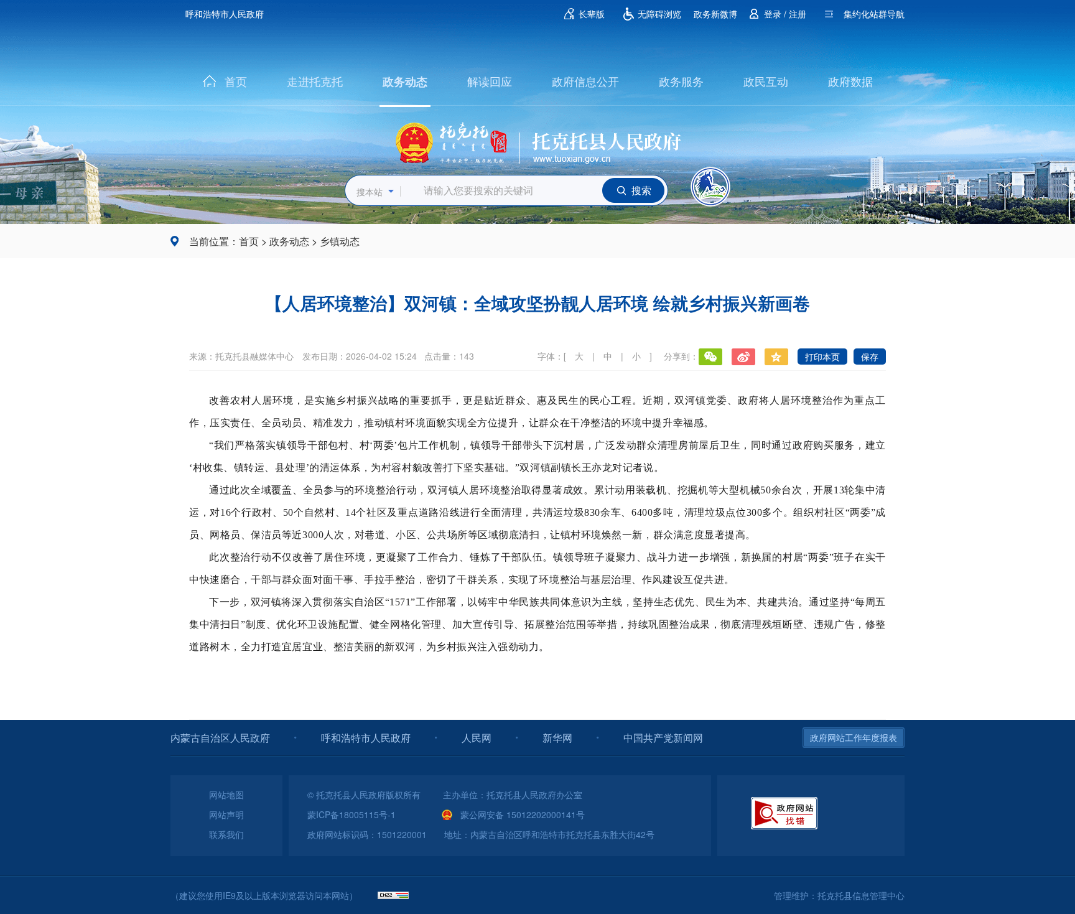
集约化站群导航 (874, 13)
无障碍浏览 (659, 13)
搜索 (641, 190)
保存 (869, 356)
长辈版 (592, 13)
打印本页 (822, 356)
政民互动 (765, 81)
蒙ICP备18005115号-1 (351, 814)
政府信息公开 (585, 81)
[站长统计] (393, 895)
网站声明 (226, 814)
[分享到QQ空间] (776, 356)
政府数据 (850, 81)
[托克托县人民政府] (537, 139)
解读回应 (489, 81)
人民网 (476, 737)
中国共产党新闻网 (663, 737)
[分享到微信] (710, 356)
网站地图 (226, 794)
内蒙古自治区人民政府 (220, 737)
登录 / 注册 (785, 13)
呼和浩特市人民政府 (224, 13)
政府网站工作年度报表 (853, 737)
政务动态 (405, 81)
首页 (236, 81)
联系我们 (226, 834)
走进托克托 (315, 81)
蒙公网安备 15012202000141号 (522, 814)
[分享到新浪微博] (743, 356)
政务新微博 (715, 13)
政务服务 (681, 81)
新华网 (557, 737)
